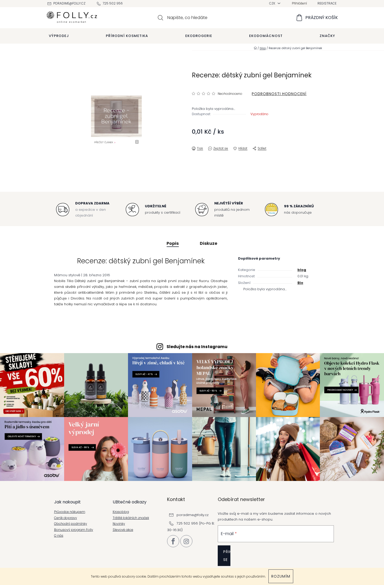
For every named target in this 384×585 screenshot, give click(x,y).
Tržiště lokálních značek (131, 518)
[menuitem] (59, 36)
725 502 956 (113, 3)
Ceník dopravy (65, 518)
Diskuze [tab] (208, 243)
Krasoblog (121, 512)
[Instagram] (186, 541)
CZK (272, 3)
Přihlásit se (226, 555)
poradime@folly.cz (69, 3)
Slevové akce (123, 530)
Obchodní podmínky (70, 524)
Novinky (119, 524)
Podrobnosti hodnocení (279, 93)
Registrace (326, 3)
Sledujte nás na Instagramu (197, 346)
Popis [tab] (173, 243)
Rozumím (280, 576)
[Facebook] (173, 541)
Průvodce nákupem (69, 512)
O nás (58, 535)
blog (301, 269)
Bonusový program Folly (73, 530)
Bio (300, 282)
